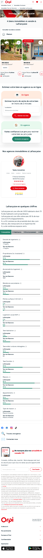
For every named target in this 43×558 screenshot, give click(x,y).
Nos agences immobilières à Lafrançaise (21, 151)
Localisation (8, 107)
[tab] (5, 232)
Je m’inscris (35, 469)
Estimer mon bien (22, 115)
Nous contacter (19, 188)
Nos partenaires (6, 531)
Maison (9, 34)
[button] (21, 526)
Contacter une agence (21, 139)
